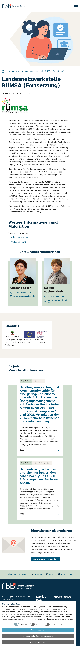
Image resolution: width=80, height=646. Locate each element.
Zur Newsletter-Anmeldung (45, 559)
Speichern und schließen (38, 642)
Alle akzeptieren (38, 630)
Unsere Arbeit (15, 71)
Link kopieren (67, 574)
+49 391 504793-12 (55, 296)
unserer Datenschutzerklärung (60, 619)
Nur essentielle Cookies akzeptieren (38, 636)
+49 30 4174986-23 (22, 293)
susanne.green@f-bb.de (24, 296)
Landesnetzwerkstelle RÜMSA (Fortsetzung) (44, 71)
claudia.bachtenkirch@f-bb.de (57, 301)
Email (51, 574)
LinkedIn (38, 574)
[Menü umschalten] (76, 7)
